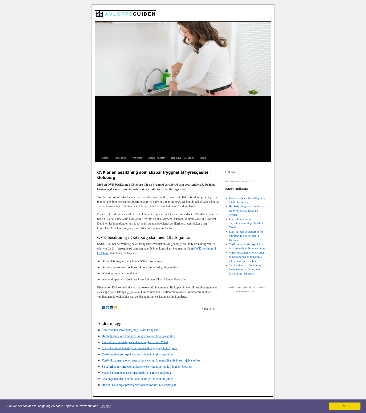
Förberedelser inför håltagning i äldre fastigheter (130, 330)
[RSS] (115, 307)
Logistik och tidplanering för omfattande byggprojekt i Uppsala (139, 348)
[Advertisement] (183, 125)
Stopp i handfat (156, 157)
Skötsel (105, 157)
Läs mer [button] (105, 406)
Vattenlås (137, 157)
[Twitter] (107, 307)
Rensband (120, 157)
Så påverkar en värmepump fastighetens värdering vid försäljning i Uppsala (147, 366)
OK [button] (345, 406)
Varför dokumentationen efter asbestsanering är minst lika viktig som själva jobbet (151, 360)
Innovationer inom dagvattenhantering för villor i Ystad (135, 342)
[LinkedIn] (111, 307)
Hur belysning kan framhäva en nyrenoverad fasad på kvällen (138, 336)
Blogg (203, 157)
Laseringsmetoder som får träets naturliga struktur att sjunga (137, 379)
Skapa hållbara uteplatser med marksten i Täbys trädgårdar (137, 372)
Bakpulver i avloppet (182, 157)
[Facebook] (103, 307)
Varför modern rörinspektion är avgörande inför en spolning (137, 354)
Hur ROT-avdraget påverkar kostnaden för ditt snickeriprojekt (139, 385)
